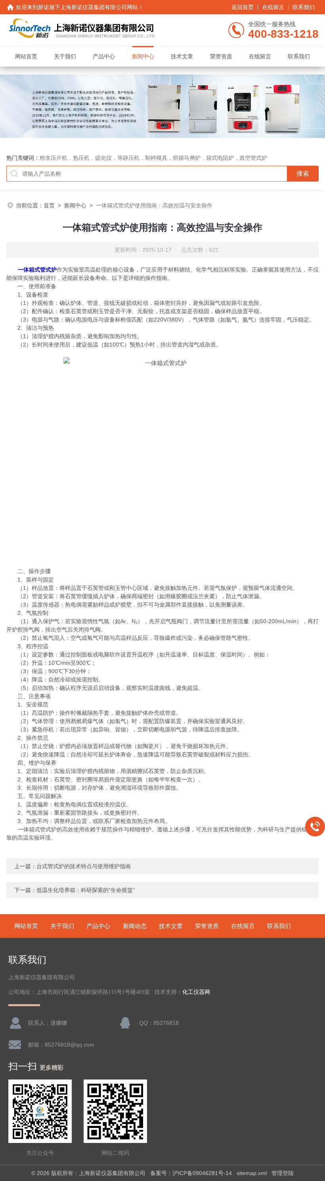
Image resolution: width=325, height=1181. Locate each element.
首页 (49, 205)
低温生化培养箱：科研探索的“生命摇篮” (85, 890)
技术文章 (182, 56)
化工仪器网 (196, 992)
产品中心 (104, 56)
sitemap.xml (252, 1173)
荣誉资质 (221, 56)
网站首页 (26, 56)
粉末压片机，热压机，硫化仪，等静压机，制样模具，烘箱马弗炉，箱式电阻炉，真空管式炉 (153, 158)
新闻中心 (143, 56)
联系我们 (303, 7)
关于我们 (65, 56)
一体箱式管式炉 (37, 269)
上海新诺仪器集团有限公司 (93, 7)
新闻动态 (135, 926)
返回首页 (242, 7)
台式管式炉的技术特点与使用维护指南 (83, 866)
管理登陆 (282, 1173)
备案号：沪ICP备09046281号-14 (191, 1173)
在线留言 (273, 7)
